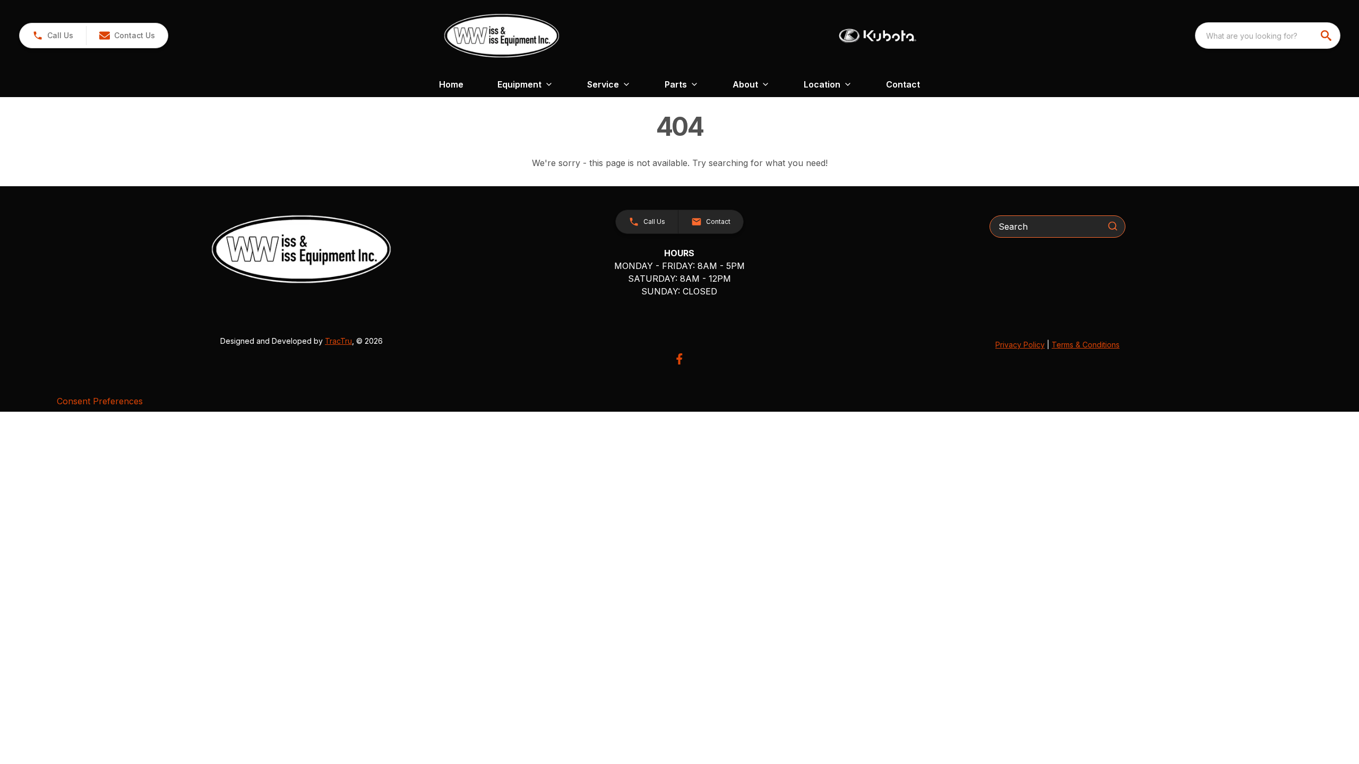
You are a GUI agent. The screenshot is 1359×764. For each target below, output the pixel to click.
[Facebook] (679, 359)
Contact (903, 84)
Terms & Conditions (1086, 344)
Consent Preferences (100, 401)
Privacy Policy (1020, 344)
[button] (53, 35)
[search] (1327, 35)
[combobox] (1267, 35)
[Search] (1112, 226)
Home (451, 84)
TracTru (338, 340)
